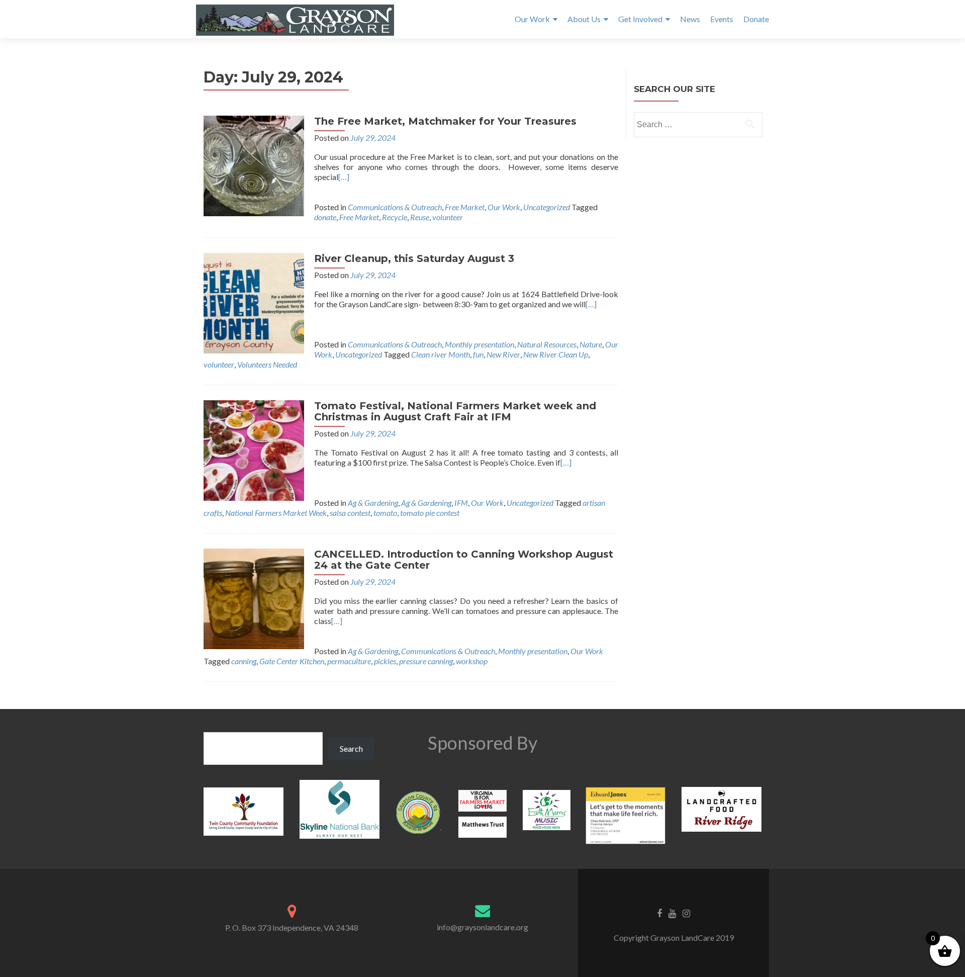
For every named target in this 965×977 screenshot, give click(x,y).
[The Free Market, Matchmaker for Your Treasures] (254, 164)
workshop (472, 661)
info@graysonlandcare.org (482, 927)
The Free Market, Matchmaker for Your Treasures (445, 121)
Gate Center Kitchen (291, 661)
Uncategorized (546, 207)
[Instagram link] (686, 912)
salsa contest (350, 512)
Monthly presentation (479, 344)
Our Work (532, 19)
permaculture (349, 661)
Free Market (465, 207)
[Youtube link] (672, 912)
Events (721, 19)
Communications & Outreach (395, 207)
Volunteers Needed (267, 364)
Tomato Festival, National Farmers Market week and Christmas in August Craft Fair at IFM (455, 411)
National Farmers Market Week (276, 512)
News (690, 19)
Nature (591, 344)
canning (243, 661)
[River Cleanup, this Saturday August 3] (254, 302)
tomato (385, 512)
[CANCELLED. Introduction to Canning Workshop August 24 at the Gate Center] (254, 597)
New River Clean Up (555, 354)
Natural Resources (546, 344)
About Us (584, 19)
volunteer (447, 217)
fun (478, 354)
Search (351, 748)
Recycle (394, 217)
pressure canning (426, 661)
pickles (385, 661)
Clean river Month (440, 354)
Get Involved (640, 19)
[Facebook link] (659, 912)
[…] (343, 177)
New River (503, 354)
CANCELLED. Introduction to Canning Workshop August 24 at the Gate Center (463, 559)
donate (325, 217)
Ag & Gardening (373, 502)
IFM (461, 502)
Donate (756, 19)
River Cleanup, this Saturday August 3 (414, 258)
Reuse (419, 217)
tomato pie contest (429, 512)
